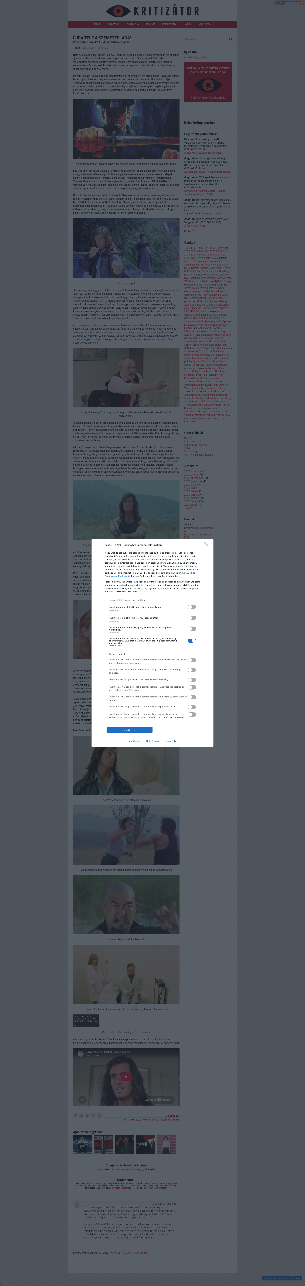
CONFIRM (130, 730)
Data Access (152, 741)
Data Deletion (134, 741)
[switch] (192, 607)
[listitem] (152, 600)
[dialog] (152, 643)
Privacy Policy (170, 741)
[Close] (207, 545)
